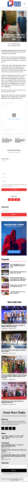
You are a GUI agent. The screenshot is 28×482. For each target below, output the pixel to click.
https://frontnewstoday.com (14, 152)
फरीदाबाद (2, 452)
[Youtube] (13, 428)
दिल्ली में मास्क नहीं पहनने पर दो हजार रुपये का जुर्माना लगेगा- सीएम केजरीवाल (20, 141)
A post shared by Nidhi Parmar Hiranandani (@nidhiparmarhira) (15, 133)
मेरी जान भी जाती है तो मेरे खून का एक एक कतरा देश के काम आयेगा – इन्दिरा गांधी (7, 141)
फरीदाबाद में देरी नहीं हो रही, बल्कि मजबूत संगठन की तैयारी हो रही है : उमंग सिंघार (18, 272)
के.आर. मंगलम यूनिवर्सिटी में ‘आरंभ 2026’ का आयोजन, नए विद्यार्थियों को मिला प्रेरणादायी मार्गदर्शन (17, 266)
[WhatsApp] (18, 199)
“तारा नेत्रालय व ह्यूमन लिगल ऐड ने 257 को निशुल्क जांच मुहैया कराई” (17, 292)
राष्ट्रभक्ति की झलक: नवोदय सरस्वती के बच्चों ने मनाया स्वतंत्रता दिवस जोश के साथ (18, 285)
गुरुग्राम (2, 447)
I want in (13, 214)
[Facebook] (9, 199)
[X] (12, 199)
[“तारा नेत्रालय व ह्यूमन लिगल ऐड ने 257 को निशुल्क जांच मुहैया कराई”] (5, 292)
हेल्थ (17, 32)
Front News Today (15, 43)
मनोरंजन (12, 32)
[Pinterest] (15, 199)
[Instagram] (6, 428)
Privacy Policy (17, 217)
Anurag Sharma (5, 328)
